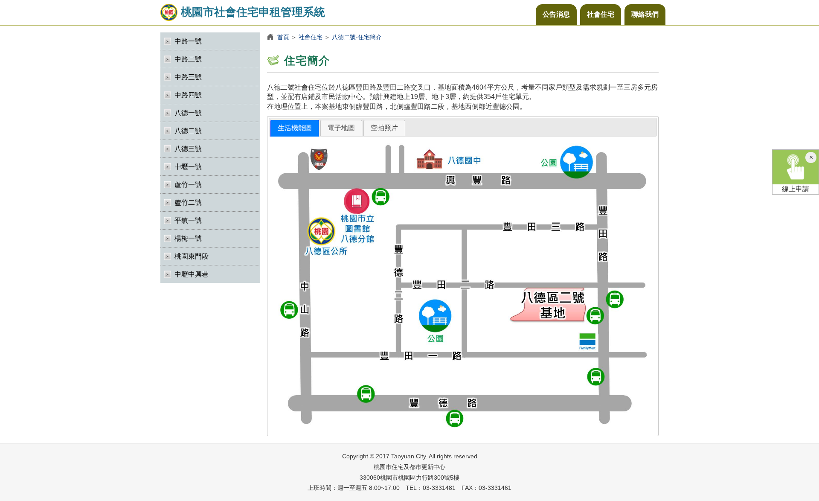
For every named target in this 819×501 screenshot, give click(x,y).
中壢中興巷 (191, 274)
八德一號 (188, 113)
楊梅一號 (188, 238)
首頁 (283, 37)
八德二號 (188, 130)
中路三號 (188, 77)
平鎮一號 (188, 220)
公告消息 (556, 14)
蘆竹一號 (188, 184)
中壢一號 (188, 166)
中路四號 (188, 95)
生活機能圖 (295, 127)
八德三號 (188, 148)
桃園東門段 (191, 256)
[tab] (294, 128)
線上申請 (795, 188)
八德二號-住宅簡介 (357, 37)
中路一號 (188, 41)
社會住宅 (600, 14)
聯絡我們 (645, 14)
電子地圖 (341, 127)
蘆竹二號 (188, 202)
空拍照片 (384, 127)
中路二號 (188, 59)
